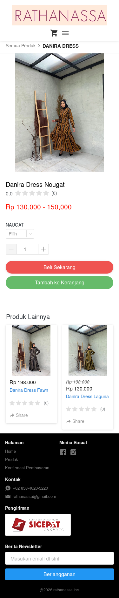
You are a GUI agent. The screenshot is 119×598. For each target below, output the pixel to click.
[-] (63, 452)
